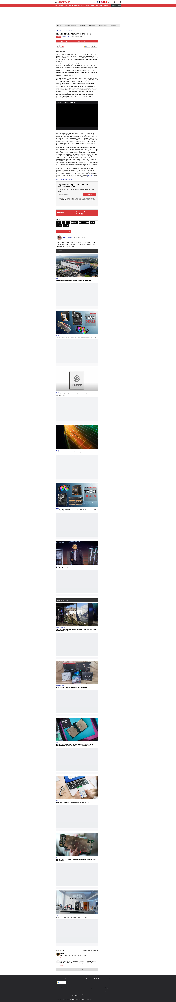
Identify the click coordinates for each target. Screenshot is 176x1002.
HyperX (87, 222)
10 (73, 214)
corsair (92, 222)
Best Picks (60, 5)
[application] (77, 115)
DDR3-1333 (90, 175)
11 (76, 214)
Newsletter (95, 46)
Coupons (106, 5)
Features (59, 36)
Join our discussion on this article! (65, 179)
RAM (66, 30)
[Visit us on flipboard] (106, 2)
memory (66, 225)
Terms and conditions (62, 988)
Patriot (81, 222)
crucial (58, 222)
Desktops (92, 5)
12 (79, 214)
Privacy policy (91, 988)
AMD (68, 222)
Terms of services (75, 198)
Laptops (87, 5)
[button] (118, 2)
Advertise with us (76, 991)
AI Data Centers (103, 25)
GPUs (69, 5)
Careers (58, 994)
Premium (113, 5)
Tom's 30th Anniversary (70, 25)
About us (90, 991)
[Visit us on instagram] (102, 2)
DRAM (70, 30)
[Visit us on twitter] (99, 2)
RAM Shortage (92, 25)
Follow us (87, 46)
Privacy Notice (63, 199)
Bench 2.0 (82, 25)
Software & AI (99, 5)
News (82, 5)
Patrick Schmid (66, 36)
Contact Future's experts (78, 988)
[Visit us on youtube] (104, 2)
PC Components (76, 5)
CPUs (65, 5)
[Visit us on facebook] (97, 2)
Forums (119, 5)
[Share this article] (57, 46)
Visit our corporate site (108, 978)
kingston (59, 225)
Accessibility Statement (62, 991)
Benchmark (74, 222)
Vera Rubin (113, 25)
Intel (63, 222)
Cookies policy (107, 988)
